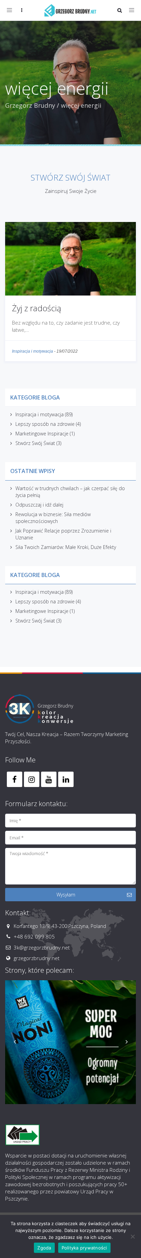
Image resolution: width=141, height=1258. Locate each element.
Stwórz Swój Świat (35, 443)
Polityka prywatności (84, 1247)
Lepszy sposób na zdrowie (45, 424)
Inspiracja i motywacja (32, 351)
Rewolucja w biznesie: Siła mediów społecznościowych (53, 517)
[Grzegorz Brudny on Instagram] (31, 779)
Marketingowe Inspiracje (41, 433)
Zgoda (44, 1247)
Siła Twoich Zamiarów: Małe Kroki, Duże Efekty (65, 547)
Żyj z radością (36, 308)
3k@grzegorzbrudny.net (42, 947)
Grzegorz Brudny (30, 105)
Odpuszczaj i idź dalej (39, 504)
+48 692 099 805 (34, 936)
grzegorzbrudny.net (37, 958)
